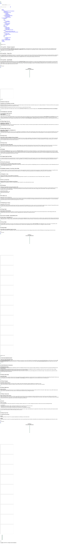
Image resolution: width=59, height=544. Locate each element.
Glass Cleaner (7, 27)
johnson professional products (6, 39)
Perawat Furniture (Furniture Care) (10, 31)
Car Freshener (7, 24)
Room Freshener (8, 21)
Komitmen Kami (8, 14)
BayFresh (5, 22)
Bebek (5, 32)
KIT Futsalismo (8, 16)
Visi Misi (7, 13)
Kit (4, 36)
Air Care (5, 18)
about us (3, 10)
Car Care (7, 38)
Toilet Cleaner (7, 33)
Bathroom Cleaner (8, 34)
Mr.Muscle (5, 26)
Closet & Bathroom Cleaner (9, 29)
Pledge (5, 30)
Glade (4, 20)
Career (3, 40)
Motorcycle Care (2, 355)
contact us (3, 41)
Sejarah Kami (6, 11)
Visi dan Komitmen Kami (7, 12)
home (3, 9)
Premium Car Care (8, 37)
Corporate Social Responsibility (8, 15)
